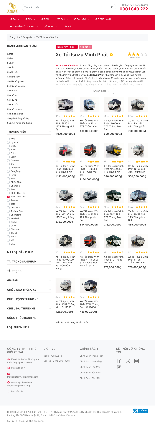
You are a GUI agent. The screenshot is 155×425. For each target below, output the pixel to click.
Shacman (15, 229)
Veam (13, 156)
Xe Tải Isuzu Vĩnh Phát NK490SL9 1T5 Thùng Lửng (65, 214)
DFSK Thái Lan (18, 193)
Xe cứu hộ (12, 99)
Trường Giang (17, 211)
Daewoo (15, 160)
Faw (13, 189)
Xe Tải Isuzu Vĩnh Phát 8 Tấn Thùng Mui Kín (138, 259)
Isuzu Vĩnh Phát (18, 196)
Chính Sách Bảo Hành (90, 372)
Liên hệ (67, 26)
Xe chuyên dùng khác (22, 26)
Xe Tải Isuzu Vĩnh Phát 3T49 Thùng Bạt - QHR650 (89, 304)
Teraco (14, 200)
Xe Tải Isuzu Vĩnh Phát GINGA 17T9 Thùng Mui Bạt (65, 125)
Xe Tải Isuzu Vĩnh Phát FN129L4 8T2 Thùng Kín (138, 123)
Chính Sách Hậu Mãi (90, 367)
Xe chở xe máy (14, 109)
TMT (13, 178)
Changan (15, 185)
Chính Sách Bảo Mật (90, 378)
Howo (13, 175)
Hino (13, 138)
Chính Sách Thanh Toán (91, 355)
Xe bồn (45, 19)
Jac (12, 164)
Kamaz (14, 236)
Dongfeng (16, 171)
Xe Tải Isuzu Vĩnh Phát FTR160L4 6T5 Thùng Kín (65, 168)
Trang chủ (15, 37)
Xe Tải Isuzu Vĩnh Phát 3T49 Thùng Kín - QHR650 (65, 304)
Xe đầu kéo (80, 19)
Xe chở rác (12, 95)
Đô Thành (15, 207)
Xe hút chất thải (15, 113)
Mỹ (12, 240)
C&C (13, 243)
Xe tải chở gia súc (16, 81)
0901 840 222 (134, 8)
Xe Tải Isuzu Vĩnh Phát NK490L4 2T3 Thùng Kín (89, 123)
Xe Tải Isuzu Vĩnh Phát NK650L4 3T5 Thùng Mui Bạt (114, 125)
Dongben (15, 167)
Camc (13, 225)
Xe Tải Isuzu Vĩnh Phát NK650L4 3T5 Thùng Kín (138, 168)
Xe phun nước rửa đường (19, 123)
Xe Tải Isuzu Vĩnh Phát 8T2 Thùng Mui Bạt (114, 259)
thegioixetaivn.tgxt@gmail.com (22, 376)
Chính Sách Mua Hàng (91, 361)
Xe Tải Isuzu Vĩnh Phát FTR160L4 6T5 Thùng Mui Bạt (89, 170)
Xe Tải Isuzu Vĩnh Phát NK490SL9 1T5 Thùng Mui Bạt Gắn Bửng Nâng (65, 262)
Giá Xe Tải (49, 26)
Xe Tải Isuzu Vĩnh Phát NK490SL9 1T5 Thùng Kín (114, 168)
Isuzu (13, 146)
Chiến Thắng (17, 182)
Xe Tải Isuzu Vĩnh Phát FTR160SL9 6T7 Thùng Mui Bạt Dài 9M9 (89, 261)
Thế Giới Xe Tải (36, 421)
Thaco (14, 233)
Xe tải (13, 19)
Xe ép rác (12, 90)
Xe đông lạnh (103, 19)
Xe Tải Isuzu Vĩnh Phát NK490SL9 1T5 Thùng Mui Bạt (89, 216)
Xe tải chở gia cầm (16, 86)
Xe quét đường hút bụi (18, 118)
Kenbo (14, 222)
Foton (13, 153)
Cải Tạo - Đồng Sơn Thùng (56, 360)
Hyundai (15, 142)
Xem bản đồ (17, 391)
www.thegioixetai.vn (21, 382)
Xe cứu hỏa (12, 104)
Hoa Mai (15, 218)
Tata (13, 204)
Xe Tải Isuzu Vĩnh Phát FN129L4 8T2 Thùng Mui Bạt (114, 216)
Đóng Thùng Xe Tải (52, 355)
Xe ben (28, 19)
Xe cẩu (61, 19)
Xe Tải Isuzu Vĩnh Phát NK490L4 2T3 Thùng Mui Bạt (138, 216)
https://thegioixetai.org (18, 385)
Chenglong (16, 214)
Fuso (13, 149)
